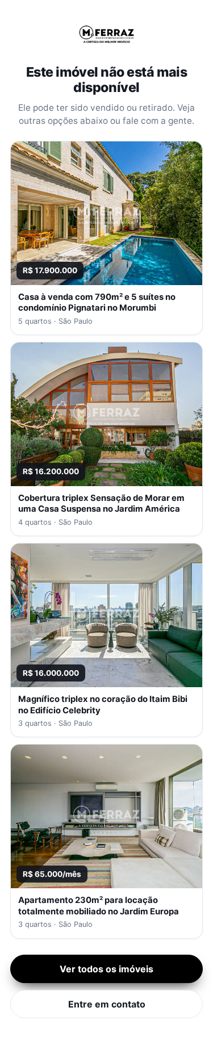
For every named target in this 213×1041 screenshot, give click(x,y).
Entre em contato (106, 1004)
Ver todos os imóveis (106, 969)
